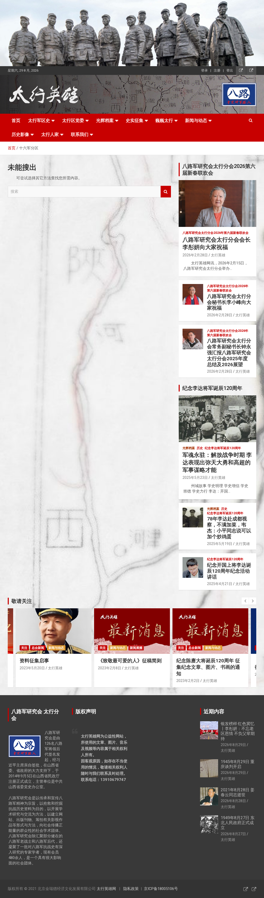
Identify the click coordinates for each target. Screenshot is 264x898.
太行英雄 (218, 255)
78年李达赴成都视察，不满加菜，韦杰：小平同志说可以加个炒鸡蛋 (229, 527)
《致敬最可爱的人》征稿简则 (130, 661)
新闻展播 (136, 648)
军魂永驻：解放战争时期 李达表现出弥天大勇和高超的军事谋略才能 (217, 462)
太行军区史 (39, 120)
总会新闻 (38, 648)
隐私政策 (131, 888)
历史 (200, 448)
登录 (204, 70)
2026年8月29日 (233, 745)
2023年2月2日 (188, 681)
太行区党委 (73, 120)
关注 (24, 648)
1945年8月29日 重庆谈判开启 (237, 764)
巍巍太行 (164, 120)
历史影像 (20, 134)
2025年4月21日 (219, 584)
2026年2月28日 (195, 255)
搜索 (166, 191)
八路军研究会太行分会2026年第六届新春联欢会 (216, 233)
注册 (217, 70)
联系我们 (79, 134)
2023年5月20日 (32, 668)
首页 (16, 120)
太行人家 (50, 134)
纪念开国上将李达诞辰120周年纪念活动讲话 (229, 571)
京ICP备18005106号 (161, 888)
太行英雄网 (106, 888)
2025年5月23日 (195, 477)
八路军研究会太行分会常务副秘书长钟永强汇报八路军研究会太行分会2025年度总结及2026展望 (229, 352)
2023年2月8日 (109, 668)
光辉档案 (105, 120)
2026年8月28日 (233, 801)
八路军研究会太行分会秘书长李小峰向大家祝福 (229, 302)
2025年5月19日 (219, 544)
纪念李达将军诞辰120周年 (223, 448)
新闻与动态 (196, 120)
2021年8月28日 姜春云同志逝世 (237, 792)
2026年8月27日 (233, 834)
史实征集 (134, 120)
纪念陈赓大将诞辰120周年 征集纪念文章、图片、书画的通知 (208, 667)
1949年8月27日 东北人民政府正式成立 (237, 822)
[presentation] (245, 601)
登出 (229, 70)
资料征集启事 (34, 661)
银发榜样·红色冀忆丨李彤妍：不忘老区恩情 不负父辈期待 (238, 731)
